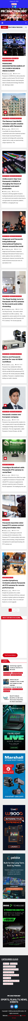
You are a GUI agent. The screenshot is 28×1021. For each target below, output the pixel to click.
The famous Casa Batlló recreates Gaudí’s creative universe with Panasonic (12, 123)
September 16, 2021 (9, 309)
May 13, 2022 (7, 129)
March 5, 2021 (8, 590)
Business (13, 963)
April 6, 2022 (7, 191)
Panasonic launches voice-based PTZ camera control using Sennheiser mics (13, 525)
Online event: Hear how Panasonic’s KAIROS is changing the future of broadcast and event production (11, 184)
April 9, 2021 (7, 530)
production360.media (14, 1015)
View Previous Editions (10, 655)
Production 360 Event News (11, 981)
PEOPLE (7, 978)
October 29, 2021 (8, 249)
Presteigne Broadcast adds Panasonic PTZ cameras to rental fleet (13, 469)
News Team (19, 249)
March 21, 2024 (8, 73)
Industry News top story (8, 60)
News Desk (17, 73)
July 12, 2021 (7, 419)
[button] (11, 23)
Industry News (15, 58)
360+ (6, 963)
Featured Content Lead (8, 577)
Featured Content (7, 58)
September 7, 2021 (9, 364)
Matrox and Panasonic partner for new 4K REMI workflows (12, 359)
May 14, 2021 (7, 475)
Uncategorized (8, 983)
